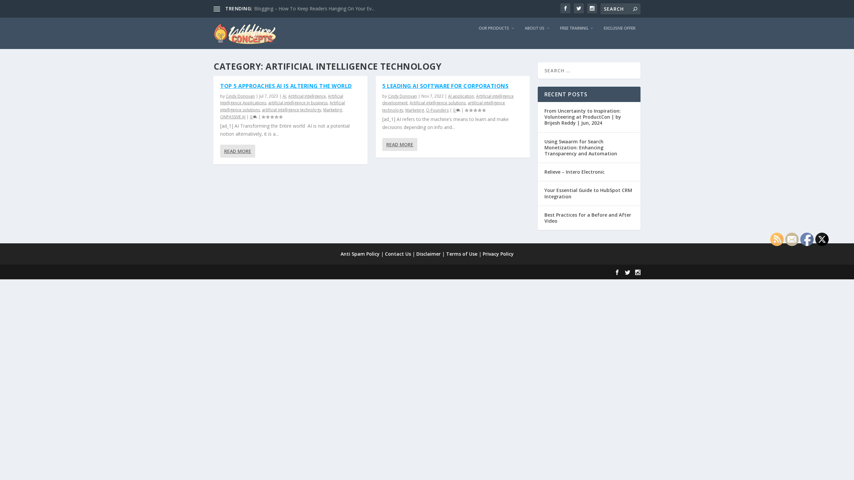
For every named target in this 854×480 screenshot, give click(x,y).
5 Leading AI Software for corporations (445, 86)
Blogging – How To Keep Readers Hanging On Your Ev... (314, 8)
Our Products (494, 28)
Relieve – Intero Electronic (574, 172)
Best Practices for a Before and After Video (587, 218)
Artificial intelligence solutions (438, 103)
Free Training (574, 28)
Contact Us (398, 254)
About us (534, 28)
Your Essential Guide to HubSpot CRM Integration (588, 193)
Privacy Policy (498, 254)
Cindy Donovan (240, 96)
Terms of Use (461, 254)
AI (284, 96)
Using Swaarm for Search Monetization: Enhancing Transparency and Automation (580, 147)
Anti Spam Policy (360, 254)
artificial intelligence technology (291, 110)
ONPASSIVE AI (233, 117)
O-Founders (437, 110)
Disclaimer (428, 254)
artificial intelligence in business (298, 103)
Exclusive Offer (619, 28)
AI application (461, 96)
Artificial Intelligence (307, 96)
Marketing (332, 110)
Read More (237, 151)
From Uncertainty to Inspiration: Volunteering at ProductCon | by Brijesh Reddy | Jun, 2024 (582, 117)
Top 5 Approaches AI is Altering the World (286, 86)
